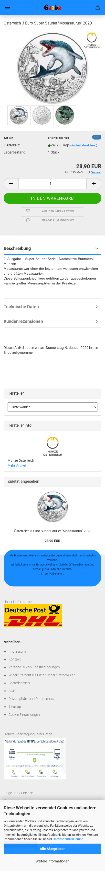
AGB (12, 691)
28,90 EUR (52, 541)
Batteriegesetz (20, 683)
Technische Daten (21, 306)
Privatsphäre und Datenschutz (32, 699)
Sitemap (15, 706)
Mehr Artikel (17, 465)
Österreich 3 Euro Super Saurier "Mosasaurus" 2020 (52, 531)
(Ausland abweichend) (83, 145)
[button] (11, 183)
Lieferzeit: (12, 145)
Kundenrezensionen (23, 321)
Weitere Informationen (52, 861)
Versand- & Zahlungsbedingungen (34, 667)
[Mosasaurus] (52, 67)
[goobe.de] (52, 7)
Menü (7, 7)
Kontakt (15, 659)
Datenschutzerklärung (68, 839)
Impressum (17, 651)
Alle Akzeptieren (52, 849)
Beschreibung (17, 248)
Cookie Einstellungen (24, 715)
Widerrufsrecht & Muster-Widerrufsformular (42, 675)
